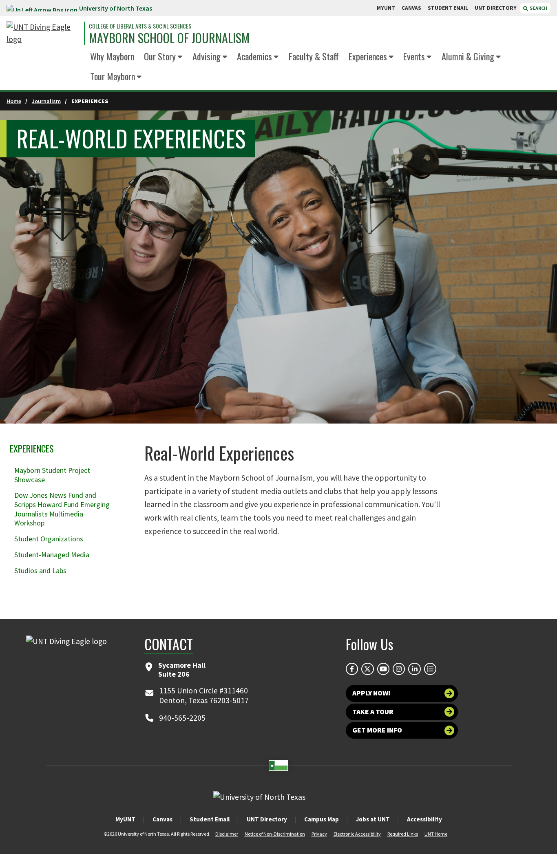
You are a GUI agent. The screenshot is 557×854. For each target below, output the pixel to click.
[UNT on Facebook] (352, 669)
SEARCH (538, 8)
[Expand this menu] (180, 57)
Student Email (210, 819)
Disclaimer (226, 834)
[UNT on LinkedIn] (414, 669)
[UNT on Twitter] (367, 669)
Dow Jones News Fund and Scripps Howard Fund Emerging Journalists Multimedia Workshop (62, 509)
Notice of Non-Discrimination (275, 834)
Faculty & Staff (314, 56)
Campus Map (321, 819)
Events (414, 56)
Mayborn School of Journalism (169, 38)
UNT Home (435, 834)
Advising (206, 56)
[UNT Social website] (430, 669)
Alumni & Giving (468, 56)
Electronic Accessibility (357, 834)
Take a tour (372, 711)
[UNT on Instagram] (399, 669)
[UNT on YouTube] (383, 669)
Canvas (162, 819)
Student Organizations (48, 538)
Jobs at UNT (373, 819)
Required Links (402, 834)
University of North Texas (115, 8)
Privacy (319, 834)
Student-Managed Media (51, 554)
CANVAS (411, 7)
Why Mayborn (112, 56)
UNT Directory (267, 819)
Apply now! (371, 692)
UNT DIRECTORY (496, 7)
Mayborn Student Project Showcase (52, 475)
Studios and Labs (40, 570)
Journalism (46, 101)
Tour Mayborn (112, 76)
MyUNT (125, 819)
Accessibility (424, 819)
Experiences (368, 56)
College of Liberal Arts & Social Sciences (140, 26)
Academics (254, 56)
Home (14, 101)
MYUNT (386, 7)
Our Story (160, 56)
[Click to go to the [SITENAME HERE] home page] (43, 33)
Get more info (377, 730)
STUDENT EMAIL (448, 7)
